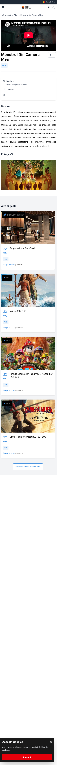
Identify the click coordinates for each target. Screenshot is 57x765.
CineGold (10, 81)
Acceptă (27, 757)
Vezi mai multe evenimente (28, 466)
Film (15, 15)
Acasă (8, 15)
